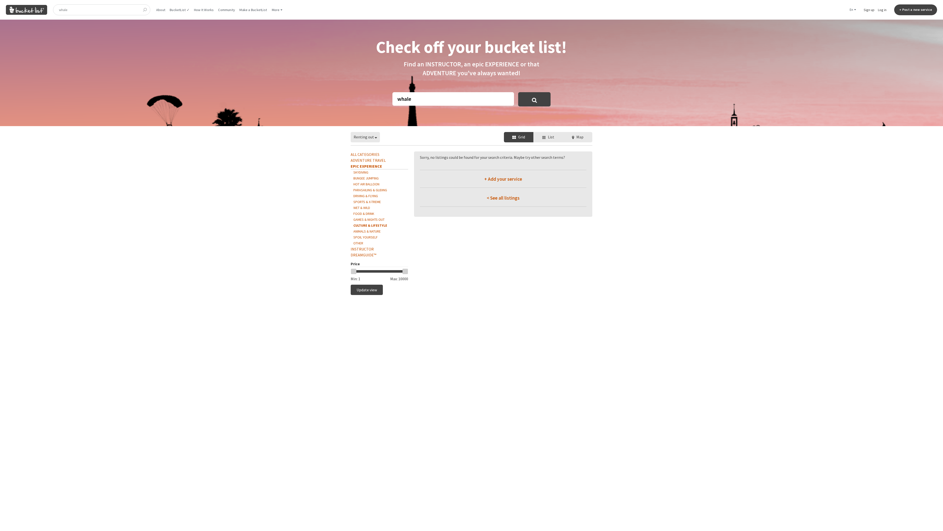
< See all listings (503, 198)
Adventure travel (368, 160)
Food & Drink (363, 213)
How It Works (204, 10)
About (160, 10)
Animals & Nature (367, 231)
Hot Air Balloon (366, 184)
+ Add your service (503, 179)
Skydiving (360, 172)
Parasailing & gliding (370, 190)
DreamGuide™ (363, 254)
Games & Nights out (369, 219)
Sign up (869, 10)
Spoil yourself (365, 237)
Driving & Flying (365, 196)
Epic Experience (366, 166)
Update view (367, 289)
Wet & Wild (361, 208)
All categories (365, 154)
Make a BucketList (253, 10)
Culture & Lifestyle (370, 225)
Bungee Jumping (366, 178)
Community (226, 10)
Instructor (362, 249)
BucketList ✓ (180, 10)
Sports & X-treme (367, 202)
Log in (882, 10)
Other (358, 243)
